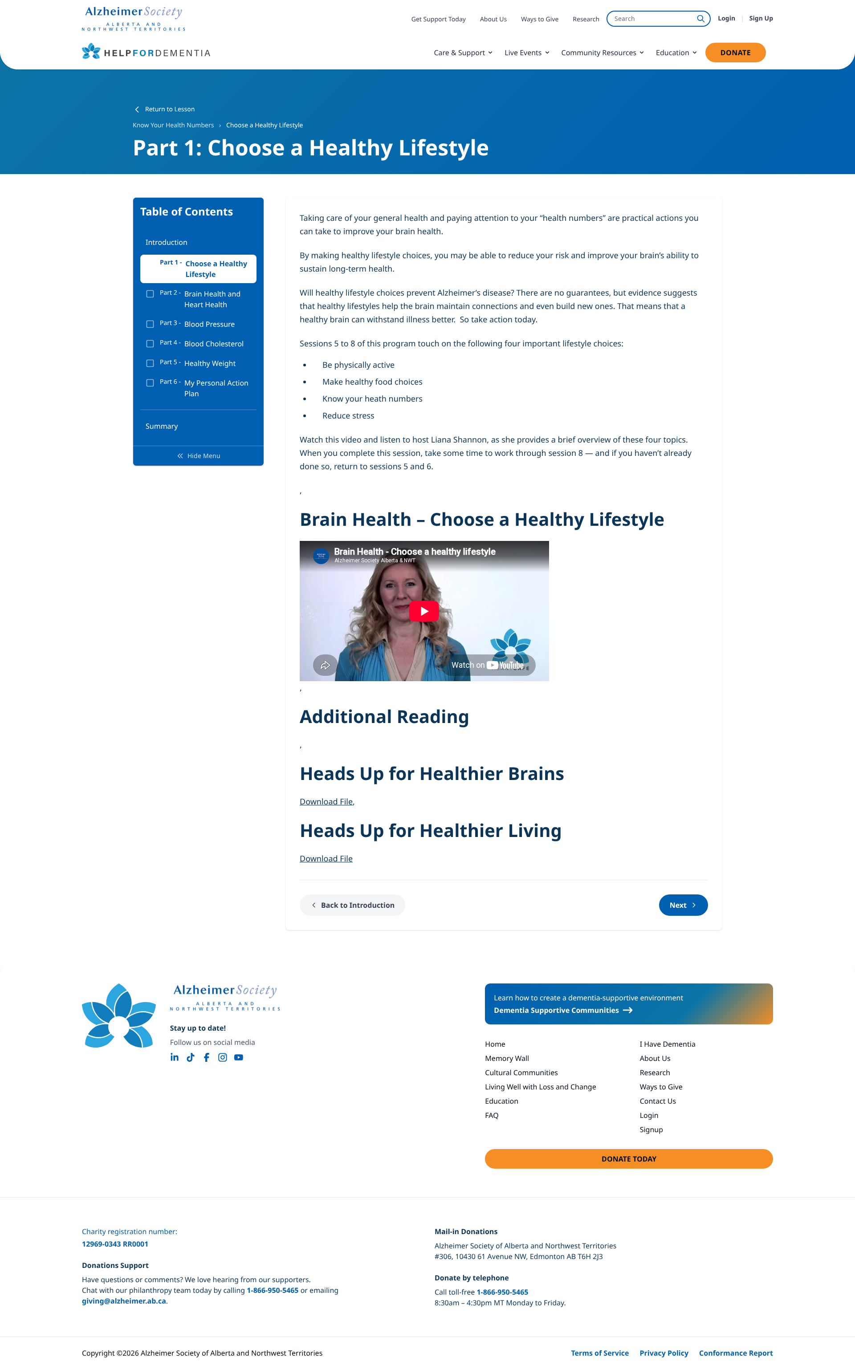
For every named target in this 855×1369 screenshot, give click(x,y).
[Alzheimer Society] (225, 997)
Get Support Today (438, 19)
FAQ (491, 1115)
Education (672, 52)
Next (678, 905)
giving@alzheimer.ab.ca (124, 1301)
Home (495, 1044)
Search (625, 18)
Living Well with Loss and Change (540, 1087)
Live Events (523, 52)
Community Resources (599, 52)
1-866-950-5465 (272, 1290)
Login (726, 18)
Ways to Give (539, 19)
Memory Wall (507, 1058)
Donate (743, 55)
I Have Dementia (668, 1044)
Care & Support (459, 52)
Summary (162, 426)
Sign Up (761, 18)
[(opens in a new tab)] (133, 18)
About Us (493, 19)
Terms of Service (600, 1353)
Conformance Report (736, 1353)
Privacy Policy (664, 1353)
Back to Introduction (358, 905)
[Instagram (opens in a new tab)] (222, 1057)
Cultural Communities (521, 1072)
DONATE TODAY (655, 1161)
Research (586, 19)
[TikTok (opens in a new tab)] (190, 1057)
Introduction (166, 242)
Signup (651, 1129)
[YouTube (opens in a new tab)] (238, 1057)
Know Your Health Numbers (174, 125)
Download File (326, 801)
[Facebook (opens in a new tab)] (206, 1057)
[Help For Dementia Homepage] (119, 1015)
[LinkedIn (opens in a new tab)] (174, 1057)
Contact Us (658, 1101)
